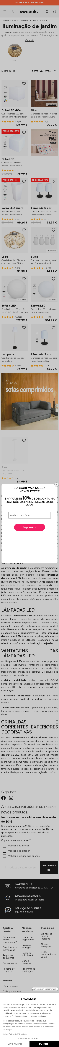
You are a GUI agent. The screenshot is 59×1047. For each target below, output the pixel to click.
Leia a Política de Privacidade (15, 1034)
